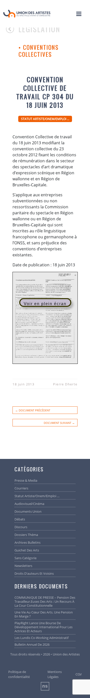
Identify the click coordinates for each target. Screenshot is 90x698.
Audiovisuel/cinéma (29, 504)
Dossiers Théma (26, 535)
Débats (19, 519)
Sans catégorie (25, 558)
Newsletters (23, 566)
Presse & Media (25, 480)
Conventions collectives (38, 51)
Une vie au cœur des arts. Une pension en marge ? (43, 614)
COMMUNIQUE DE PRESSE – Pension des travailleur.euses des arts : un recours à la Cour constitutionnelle (44, 601)
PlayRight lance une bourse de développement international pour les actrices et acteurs (43, 627)
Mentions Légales (55, 674)
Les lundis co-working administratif (41, 638)
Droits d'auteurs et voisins (34, 573)
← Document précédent (32, 410)
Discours (20, 527)
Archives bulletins (27, 542)
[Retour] (12, 31)
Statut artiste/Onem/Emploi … (37, 496)
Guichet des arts (26, 550)
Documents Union (28, 511)
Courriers (21, 488)
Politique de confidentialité (19, 674)
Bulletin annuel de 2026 (32, 644)
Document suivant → (59, 423)
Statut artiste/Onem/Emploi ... (45, 119)
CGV (79, 674)
